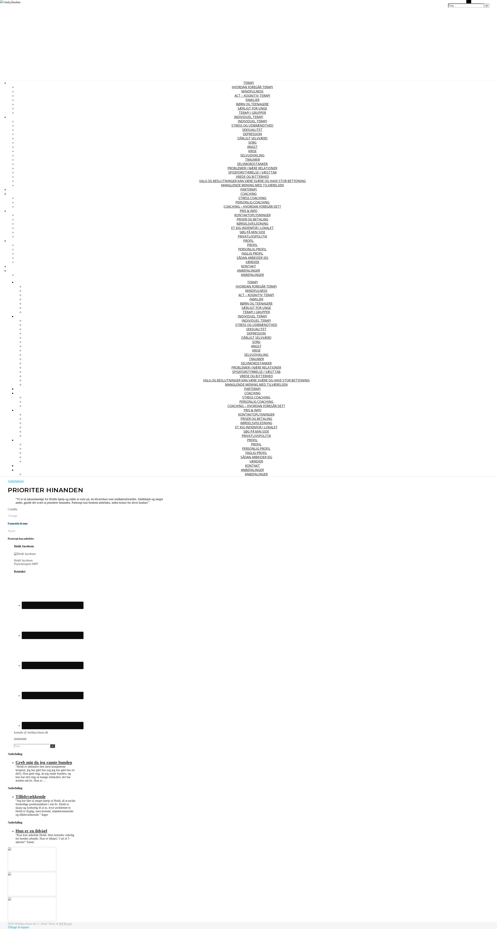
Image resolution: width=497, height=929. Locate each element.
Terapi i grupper (252, 113)
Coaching (249, 194)
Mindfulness (252, 91)
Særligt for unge (252, 108)
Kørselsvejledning (252, 223)
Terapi (248, 83)
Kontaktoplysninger (252, 215)
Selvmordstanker (252, 164)
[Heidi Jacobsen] (10, 2)
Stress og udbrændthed (252, 125)
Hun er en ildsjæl (31, 830)
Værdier (252, 262)
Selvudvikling (252, 155)
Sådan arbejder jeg (252, 258)
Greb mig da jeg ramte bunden (44, 762)
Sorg (252, 142)
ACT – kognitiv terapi (252, 95)
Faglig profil (252, 253)
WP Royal (65, 923)
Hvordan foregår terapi (252, 87)
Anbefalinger (248, 270)
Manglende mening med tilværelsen (252, 185)
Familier (252, 100)
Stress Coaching (252, 198)
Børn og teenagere (252, 104)
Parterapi (248, 189)
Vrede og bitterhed (252, 177)
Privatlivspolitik (252, 236)
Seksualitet (252, 130)
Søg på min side (252, 232)
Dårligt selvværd (252, 138)
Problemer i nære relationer (252, 168)
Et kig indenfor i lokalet (252, 228)
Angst (252, 147)
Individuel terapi (248, 117)
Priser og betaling (252, 219)
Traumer (252, 159)
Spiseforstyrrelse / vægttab (252, 172)
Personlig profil (252, 249)
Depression (252, 134)
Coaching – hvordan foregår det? (252, 206)
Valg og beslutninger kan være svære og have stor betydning (252, 181)
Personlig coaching (252, 202)
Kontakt (248, 266)
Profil (248, 241)
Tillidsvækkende (31, 796)
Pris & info (248, 211)
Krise (252, 151)
